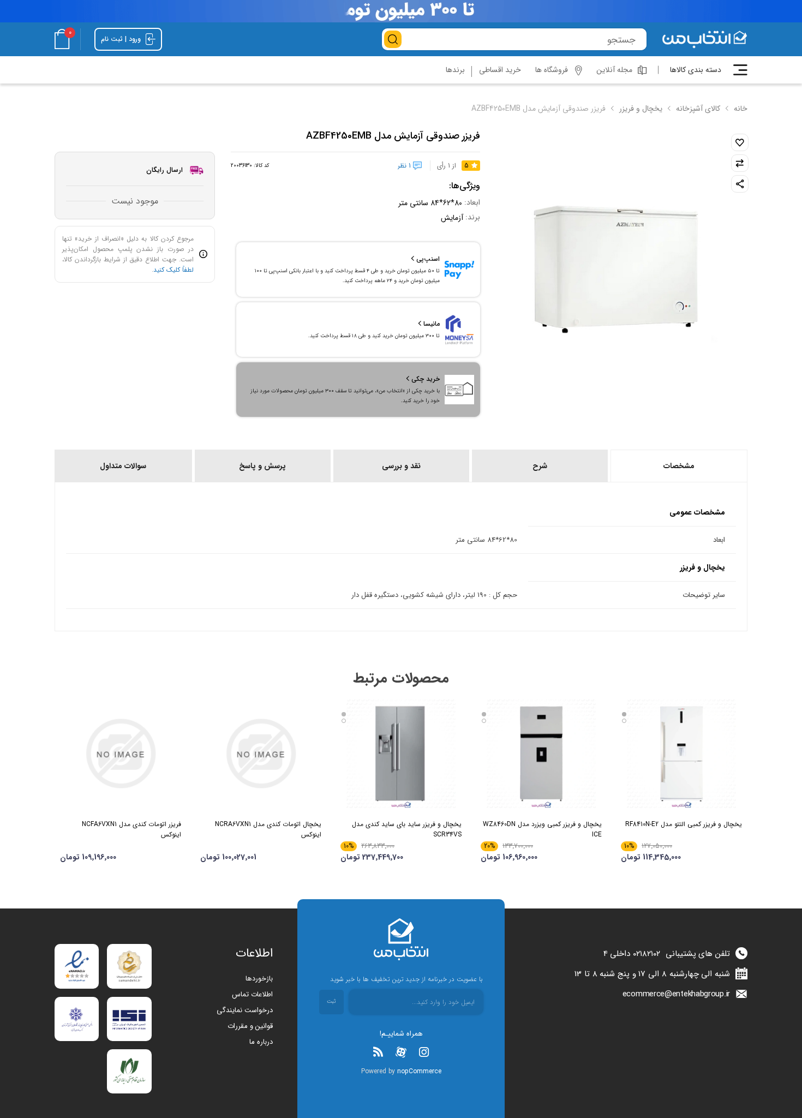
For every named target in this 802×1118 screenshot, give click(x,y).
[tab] (678, 466)
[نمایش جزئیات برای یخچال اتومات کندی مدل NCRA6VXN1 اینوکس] (261, 753)
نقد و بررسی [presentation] (401, 466)
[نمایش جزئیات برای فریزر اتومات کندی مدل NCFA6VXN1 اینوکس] (121, 753)
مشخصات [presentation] (679, 466)
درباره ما (261, 1042)
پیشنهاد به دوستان (740, 184)
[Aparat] (401, 1052)
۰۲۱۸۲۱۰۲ (646, 953)
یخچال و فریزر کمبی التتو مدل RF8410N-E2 (683, 824)
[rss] (378, 1052)
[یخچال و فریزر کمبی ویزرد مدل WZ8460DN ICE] (541, 753)
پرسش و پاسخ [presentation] (262, 466)
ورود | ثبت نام (122, 39)
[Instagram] (424, 1052)
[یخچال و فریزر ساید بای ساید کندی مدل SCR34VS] (401, 753)
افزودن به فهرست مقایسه (740, 163)
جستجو (393, 39)
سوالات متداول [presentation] (123, 466)
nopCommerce (419, 1071)
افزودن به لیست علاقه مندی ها (740, 142)
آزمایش (452, 218)
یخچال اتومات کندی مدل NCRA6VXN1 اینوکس (268, 829)
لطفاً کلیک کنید (173, 270)
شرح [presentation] (539, 466)
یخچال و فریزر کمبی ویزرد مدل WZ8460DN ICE (542, 829)
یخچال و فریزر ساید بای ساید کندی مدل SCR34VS (407, 829)
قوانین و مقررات (250, 1026)
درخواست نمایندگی (245, 1010)
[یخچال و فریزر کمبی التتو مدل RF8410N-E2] (681, 753)
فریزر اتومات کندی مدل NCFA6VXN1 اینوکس (131, 829)
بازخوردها (259, 978)
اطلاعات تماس (252, 994)
